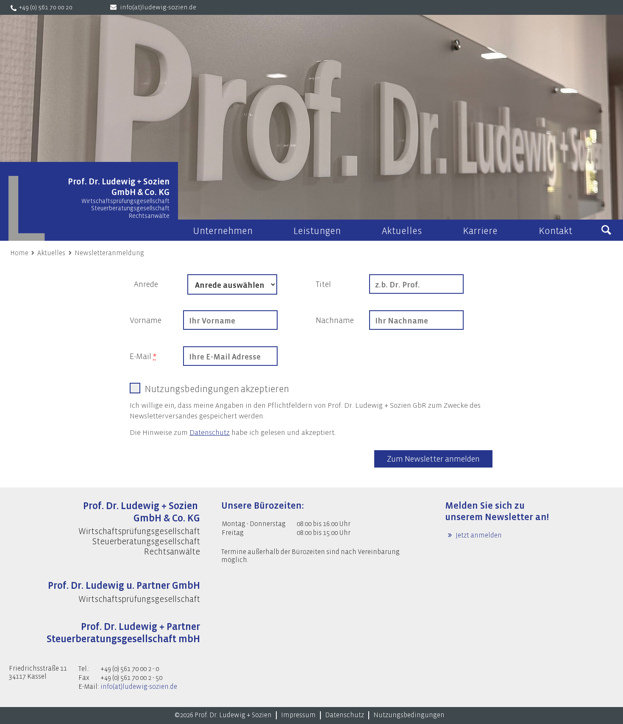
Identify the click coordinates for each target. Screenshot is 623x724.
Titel (323, 284)
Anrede (146, 284)
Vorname (145, 320)
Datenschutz (209, 433)
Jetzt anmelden (478, 535)
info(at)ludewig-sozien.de (158, 7)
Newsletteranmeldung (109, 253)
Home (19, 253)
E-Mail (143, 356)
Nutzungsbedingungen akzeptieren (217, 389)
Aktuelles (51, 253)
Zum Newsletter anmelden (433, 459)
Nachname (335, 320)
